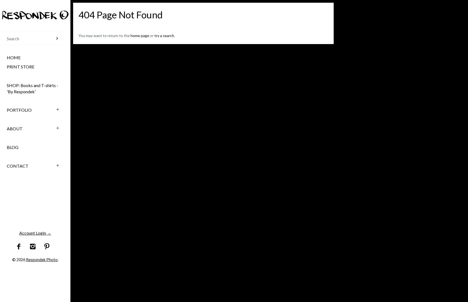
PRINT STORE (20, 66)
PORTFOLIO (19, 109)
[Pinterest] (47, 247)
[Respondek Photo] (35, 10)
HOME (14, 57)
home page (140, 35)
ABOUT (14, 128)
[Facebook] (19, 247)
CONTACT (17, 165)
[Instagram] (33, 247)
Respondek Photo (42, 259)
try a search (164, 35)
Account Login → (35, 232)
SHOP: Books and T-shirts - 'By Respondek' (32, 88)
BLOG (12, 147)
